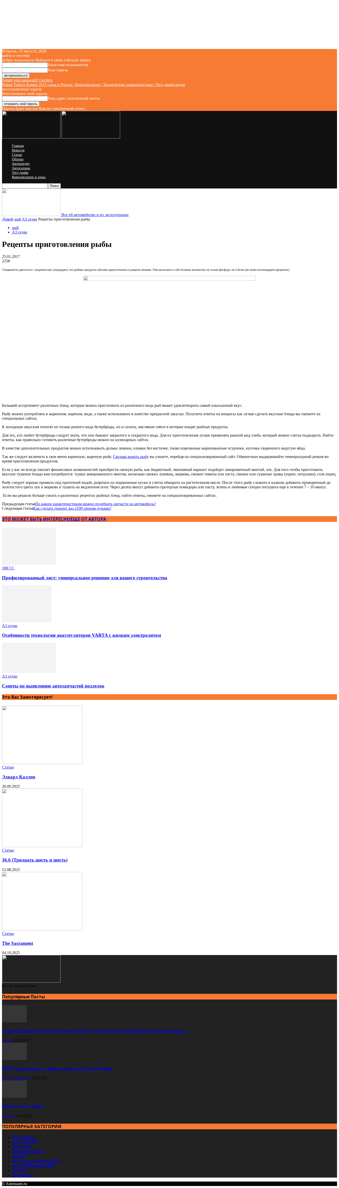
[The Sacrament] (42, 929)
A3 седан (29, 219)
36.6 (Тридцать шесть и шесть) (35, 860)
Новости (18, 150)
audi (17, 219)
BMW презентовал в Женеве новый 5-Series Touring (57, 1068)
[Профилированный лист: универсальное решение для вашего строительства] (29, 563)
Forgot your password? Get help (27, 80)
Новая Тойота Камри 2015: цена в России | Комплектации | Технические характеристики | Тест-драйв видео (93, 85)
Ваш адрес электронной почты (74, 98)
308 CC (8, 568)
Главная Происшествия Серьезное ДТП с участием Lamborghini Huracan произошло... (95, 1030)
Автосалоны (21, 168)
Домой (7, 219)
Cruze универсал (16, 1078)
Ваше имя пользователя (68, 65)
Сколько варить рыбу (131, 457)
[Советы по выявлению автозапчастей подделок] (29, 672)
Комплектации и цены (28, 177)
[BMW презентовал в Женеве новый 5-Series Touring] (14, 1059)
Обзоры (17, 159)
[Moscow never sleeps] (14, 1096)
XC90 (7, 1040)
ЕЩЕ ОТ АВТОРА (88, 519)
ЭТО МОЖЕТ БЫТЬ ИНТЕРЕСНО (36, 519)
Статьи (17, 155)
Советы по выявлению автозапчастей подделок (53, 685)
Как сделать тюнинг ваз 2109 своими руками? (72, 508)
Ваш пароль (58, 70)
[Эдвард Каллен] (42, 763)
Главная (18, 146)
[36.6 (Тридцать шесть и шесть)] (42, 846)
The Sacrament (17, 943)
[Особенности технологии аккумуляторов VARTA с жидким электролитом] (27, 621)
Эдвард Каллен (18, 776)
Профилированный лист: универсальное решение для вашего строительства (84, 577)
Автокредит (21, 164)
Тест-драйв (20, 173)
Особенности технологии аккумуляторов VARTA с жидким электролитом (81, 635)
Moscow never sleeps (23, 1106)
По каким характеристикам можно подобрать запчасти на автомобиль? (95, 504)
